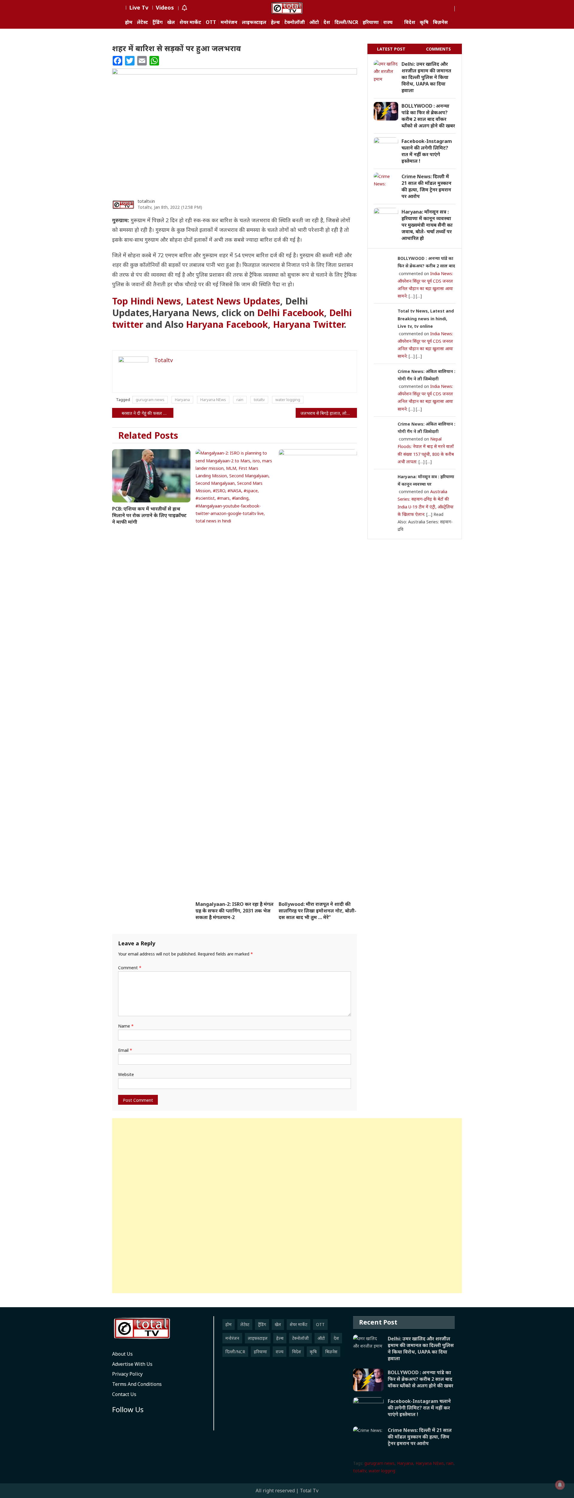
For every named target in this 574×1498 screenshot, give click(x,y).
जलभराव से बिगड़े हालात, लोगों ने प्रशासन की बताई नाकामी (328, 413)
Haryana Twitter (308, 324)
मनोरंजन (229, 22)
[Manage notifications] (560, 1485)
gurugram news (150, 399)
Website (126, 1074)
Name (126, 1026)
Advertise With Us (132, 1364)
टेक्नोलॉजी (294, 22)
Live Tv (138, 7)
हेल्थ (275, 22)
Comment (129, 967)
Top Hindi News (146, 301)
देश (326, 22)
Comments (438, 49)
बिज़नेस (440, 22)
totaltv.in (146, 201)
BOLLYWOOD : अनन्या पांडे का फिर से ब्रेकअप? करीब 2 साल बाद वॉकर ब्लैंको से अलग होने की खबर (428, 116)
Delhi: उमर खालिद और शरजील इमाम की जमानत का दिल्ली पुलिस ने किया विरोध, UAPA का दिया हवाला (426, 77)
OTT (211, 22)
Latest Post (391, 49)
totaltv (259, 399)
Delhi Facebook (290, 313)
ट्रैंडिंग (157, 22)
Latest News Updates (233, 301)
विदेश (409, 22)
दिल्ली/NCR (346, 22)
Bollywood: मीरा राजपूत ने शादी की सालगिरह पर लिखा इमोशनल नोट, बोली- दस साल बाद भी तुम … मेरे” (317, 911)
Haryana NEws (213, 399)
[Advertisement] (287, 1205)
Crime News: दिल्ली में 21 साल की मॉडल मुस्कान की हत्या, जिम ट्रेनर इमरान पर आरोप (426, 186)
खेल (171, 22)
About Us (122, 1354)
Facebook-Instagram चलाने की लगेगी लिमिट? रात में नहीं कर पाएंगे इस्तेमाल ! (427, 151)
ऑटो (314, 22)
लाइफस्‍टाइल (254, 22)
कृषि (424, 22)
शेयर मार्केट (190, 22)
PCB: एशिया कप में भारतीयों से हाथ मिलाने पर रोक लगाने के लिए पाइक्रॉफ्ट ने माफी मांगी (149, 515)
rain (239, 399)
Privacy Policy (127, 1374)
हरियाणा (371, 22)
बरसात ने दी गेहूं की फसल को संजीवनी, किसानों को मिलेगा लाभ (147, 413)
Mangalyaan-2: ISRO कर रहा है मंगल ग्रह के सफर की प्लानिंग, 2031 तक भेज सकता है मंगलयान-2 (235, 911)
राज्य (388, 22)
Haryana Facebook (227, 324)
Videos (165, 7)
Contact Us (124, 1394)
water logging (287, 399)
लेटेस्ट (142, 22)
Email (125, 1050)
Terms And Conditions (137, 1384)
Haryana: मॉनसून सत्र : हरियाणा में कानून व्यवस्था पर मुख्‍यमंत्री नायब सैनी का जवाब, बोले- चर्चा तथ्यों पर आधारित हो (427, 224)
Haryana (182, 399)
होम (128, 22)
